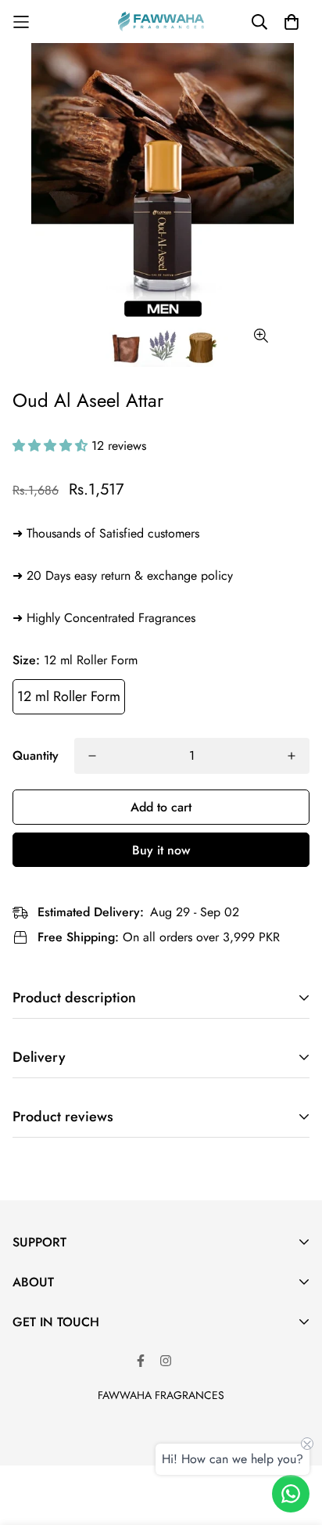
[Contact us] (290, 1493)
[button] (52, 446)
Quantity (36, 755)
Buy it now (161, 850)
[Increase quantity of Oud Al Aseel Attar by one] (291, 756)
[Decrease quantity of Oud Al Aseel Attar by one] (92, 756)
